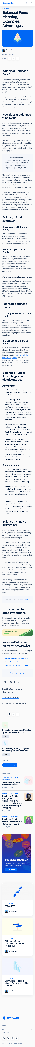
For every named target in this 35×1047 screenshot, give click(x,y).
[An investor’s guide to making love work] (28, 780)
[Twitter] (8, 1038)
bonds (14, 358)
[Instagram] (3, 1038)
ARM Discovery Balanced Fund (17, 665)
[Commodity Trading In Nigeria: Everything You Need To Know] (17, 966)
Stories (7, 779)
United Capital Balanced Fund (16, 658)
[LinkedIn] (12, 1038)
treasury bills (22, 355)
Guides (6, 777)
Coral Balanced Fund (13, 662)
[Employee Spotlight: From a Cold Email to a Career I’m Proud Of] (28, 820)
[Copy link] (17, 58)
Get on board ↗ (11, 869)
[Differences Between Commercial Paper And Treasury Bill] (17, 926)
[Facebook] (16, 1038)
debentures (6, 358)
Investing (7, 8)
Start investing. (17, 673)
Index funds (24, 599)
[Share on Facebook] (9, 58)
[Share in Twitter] (13, 58)
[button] (26, 3)
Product (15, 777)
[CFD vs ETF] (17, 891)
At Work (6, 793)
